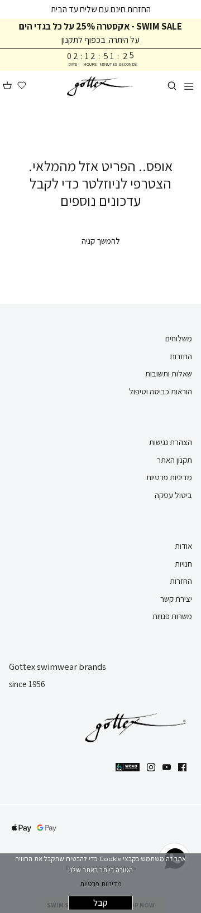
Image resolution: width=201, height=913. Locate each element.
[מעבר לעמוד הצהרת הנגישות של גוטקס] (128, 767)
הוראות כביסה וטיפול (160, 391)
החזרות (181, 356)
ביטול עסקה (173, 495)
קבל (100, 903)
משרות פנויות (172, 616)
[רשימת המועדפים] (21, 86)
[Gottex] (100, 86)
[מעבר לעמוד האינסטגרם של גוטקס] (151, 767)
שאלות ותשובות (168, 373)
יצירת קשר (176, 598)
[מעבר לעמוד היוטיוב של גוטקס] (166, 767)
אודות (183, 545)
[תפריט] (188, 86)
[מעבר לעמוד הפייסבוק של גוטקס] (182, 767)
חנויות (183, 563)
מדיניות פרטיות (101, 883)
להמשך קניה (101, 240)
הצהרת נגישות (170, 442)
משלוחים (178, 338)
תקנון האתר (174, 460)
